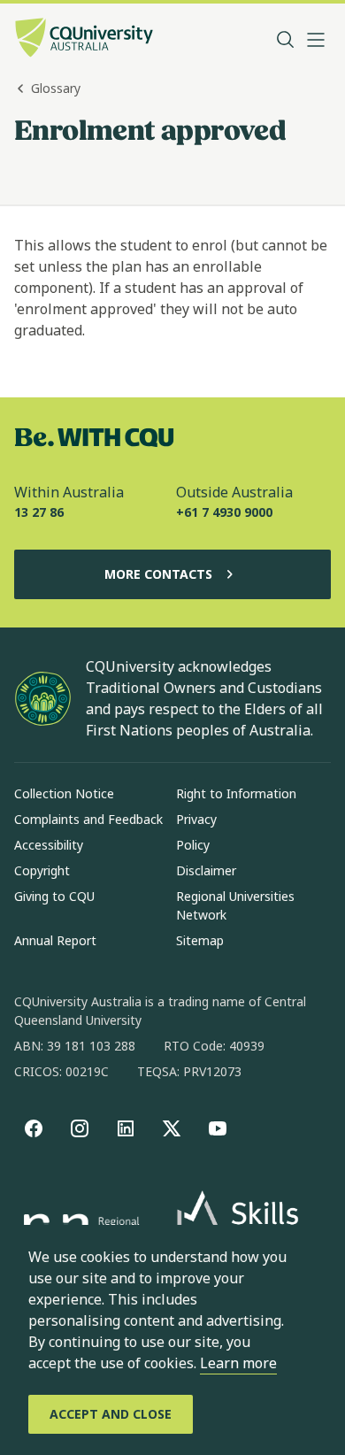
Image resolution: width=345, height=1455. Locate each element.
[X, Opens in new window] (171, 1128)
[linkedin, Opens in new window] (125, 1128)
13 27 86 (39, 512)
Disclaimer (206, 870)
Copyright (42, 870)
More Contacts (158, 574)
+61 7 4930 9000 (224, 512)
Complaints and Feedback (88, 819)
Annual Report (55, 940)
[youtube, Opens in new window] (217, 1128)
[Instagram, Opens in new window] (79, 1128)
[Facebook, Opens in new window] (33, 1128)
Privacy (196, 819)
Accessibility (48, 844)
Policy (193, 844)
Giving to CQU (54, 896)
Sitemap (200, 940)
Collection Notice (64, 793)
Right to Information (236, 793)
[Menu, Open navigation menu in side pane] (316, 40)
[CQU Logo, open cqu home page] (84, 39)
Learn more (238, 1363)
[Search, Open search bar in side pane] (286, 40)
